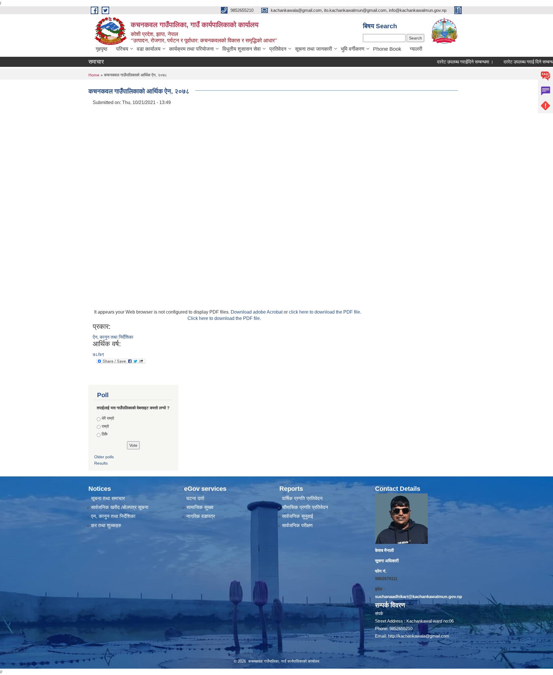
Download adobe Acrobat (257, 312)
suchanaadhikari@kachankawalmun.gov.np (418, 596)
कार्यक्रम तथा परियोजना (191, 49)
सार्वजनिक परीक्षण (297, 525)
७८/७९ (98, 354)
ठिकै (104, 434)
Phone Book (387, 49)
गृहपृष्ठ (101, 49)
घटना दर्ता (195, 498)
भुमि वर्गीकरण (352, 49)
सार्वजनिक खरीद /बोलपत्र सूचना (119, 507)
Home (93, 75)
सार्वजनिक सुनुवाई (297, 516)
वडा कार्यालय (148, 49)
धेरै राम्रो (108, 418)
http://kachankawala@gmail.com (418, 635)
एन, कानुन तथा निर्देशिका (113, 516)
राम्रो (105, 426)
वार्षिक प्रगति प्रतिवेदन (302, 498)
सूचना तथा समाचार (108, 498)
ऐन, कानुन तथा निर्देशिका (113, 337)
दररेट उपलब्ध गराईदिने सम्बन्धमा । (450, 61)
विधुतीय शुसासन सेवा (241, 49)
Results (101, 463)
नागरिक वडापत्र (200, 516)
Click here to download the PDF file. (224, 318)
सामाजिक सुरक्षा (199, 507)
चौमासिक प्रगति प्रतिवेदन (305, 507)
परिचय (122, 49)
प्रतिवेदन (277, 49)
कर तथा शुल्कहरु (106, 525)
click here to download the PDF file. (325, 312)
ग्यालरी (416, 49)
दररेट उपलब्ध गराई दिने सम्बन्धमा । (517, 61)
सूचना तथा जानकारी (313, 49)
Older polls (104, 457)
